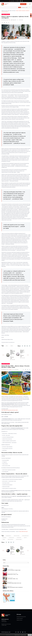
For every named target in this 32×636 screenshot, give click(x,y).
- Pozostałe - (23, 7)
